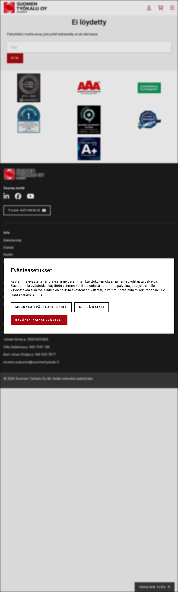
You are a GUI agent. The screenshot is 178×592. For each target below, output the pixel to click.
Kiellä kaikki (91, 307)
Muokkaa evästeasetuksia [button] (41, 307)
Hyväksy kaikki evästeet (39, 319)
